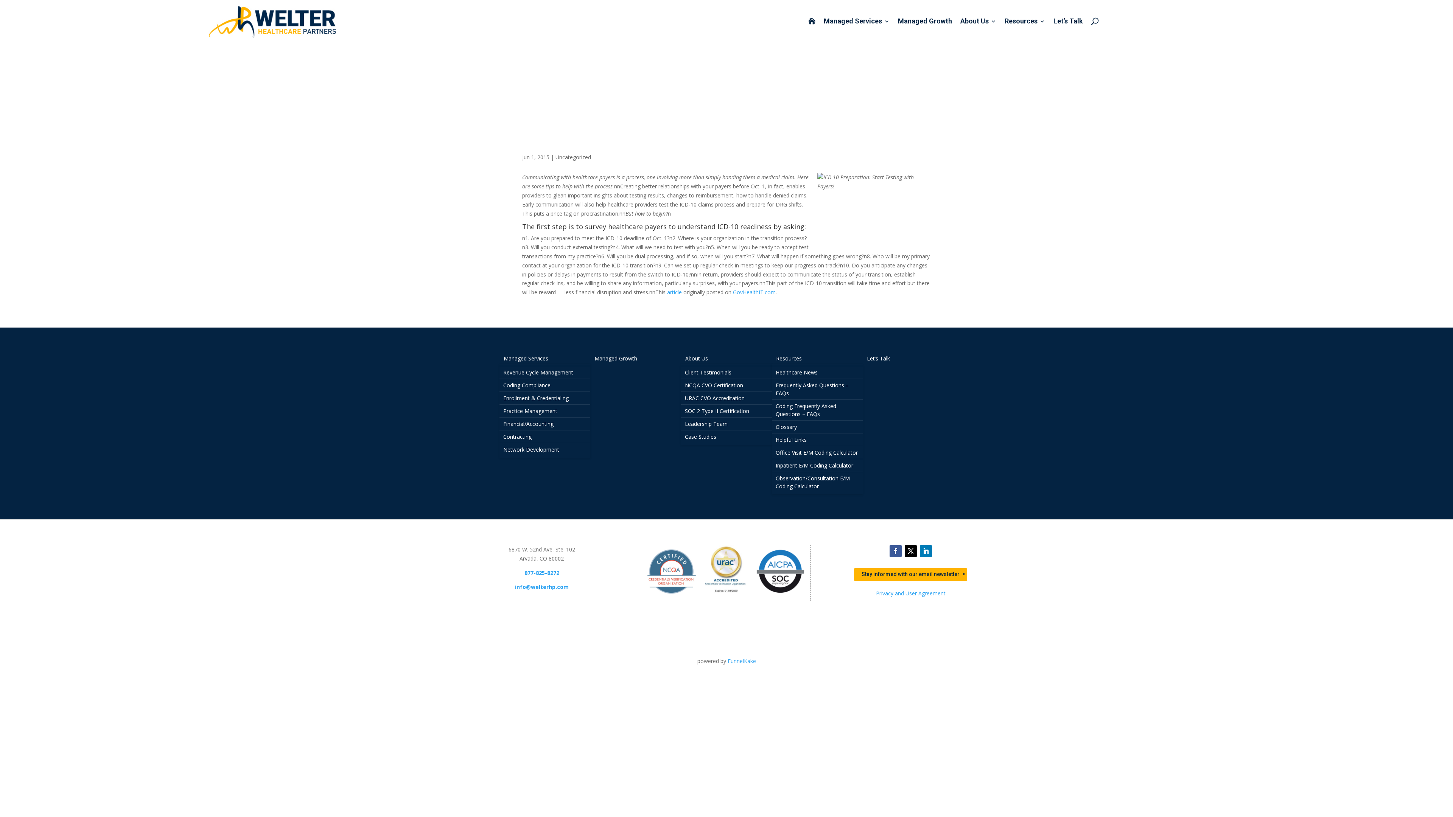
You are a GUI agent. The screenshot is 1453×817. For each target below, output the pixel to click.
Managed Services (853, 22)
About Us (974, 22)
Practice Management (530, 411)
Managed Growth (925, 22)
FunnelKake (742, 661)
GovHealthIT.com (754, 292)
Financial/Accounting (528, 423)
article (674, 292)
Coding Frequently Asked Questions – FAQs (806, 410)
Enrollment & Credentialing (536, 398)
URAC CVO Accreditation (715, 398)
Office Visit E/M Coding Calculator (817, 452)
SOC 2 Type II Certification (717, 411)
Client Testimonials (708, 372)
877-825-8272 (541, 572)
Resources (1021, 22)
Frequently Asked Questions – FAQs (812, 389)
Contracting (517, 436)
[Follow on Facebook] (896, 551)
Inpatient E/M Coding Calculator (814, 465)
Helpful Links (791, 439)
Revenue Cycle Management (538, 372)
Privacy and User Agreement (911, 593)
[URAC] (726, 596)
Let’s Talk (1068, 22)
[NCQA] (671, 596)
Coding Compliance (527, 385)
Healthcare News (797, 372)
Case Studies (700, 436)
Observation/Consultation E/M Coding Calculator (813, 482)
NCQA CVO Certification (714, 385)
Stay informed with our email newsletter (911, 574)
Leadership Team (706, 423)
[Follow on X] (911, 551)
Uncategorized (573, 157)
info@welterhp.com (542, 586)
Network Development (531, 449)
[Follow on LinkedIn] (926, 551)
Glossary (786, 426)
